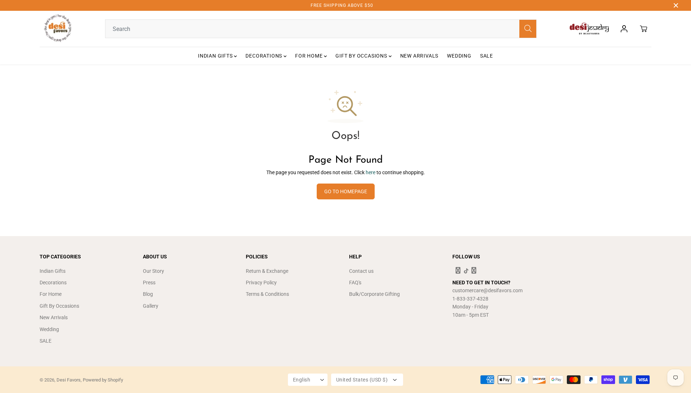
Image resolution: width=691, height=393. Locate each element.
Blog (148, 294)
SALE (486, 56)
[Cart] (643, 29)
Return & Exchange (267, 271)
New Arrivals (419, 56)
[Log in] (624, 29)
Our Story (153, 271)
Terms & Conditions (267, 294)
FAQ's (355, 282)
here (370, 172)
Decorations (264, 56)
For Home (309, 56)
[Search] (528, 29)
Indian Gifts (216, 56)
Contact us (361, 271)
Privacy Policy (261, 282)
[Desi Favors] (58, 29)
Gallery (150, 306)
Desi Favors (69, 380)
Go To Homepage (345, 191)
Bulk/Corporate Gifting (374, 294)
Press (149, 282)
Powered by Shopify (103, 380)
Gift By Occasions (361, 56)
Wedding (459, 56)
